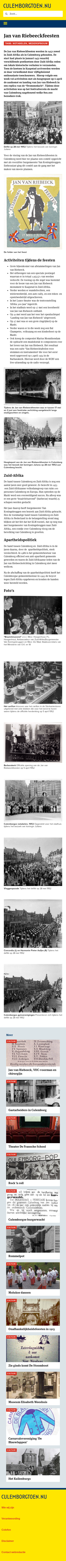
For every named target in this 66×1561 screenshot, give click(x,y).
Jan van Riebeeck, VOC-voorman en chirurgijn (32, 1072)
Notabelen (20, 43)
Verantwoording (11, 1518)
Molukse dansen (19, 1292)
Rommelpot (16, 1256)
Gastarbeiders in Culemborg (27, 1110)
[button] (5, 23)
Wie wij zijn (8, 1507)
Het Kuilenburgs (19, 1479)
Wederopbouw (38, 43)
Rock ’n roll (16, 1183)
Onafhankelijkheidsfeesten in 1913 (31, 1329)
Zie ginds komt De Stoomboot (28, 1365)
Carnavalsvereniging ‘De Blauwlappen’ (25, 1440)
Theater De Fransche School (27, 1147)
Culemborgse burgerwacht (26, 1220)
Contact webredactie (13, 1552)
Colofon (6, 1529)
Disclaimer (8, 1541)
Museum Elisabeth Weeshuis (27, 1402)
